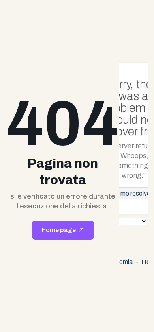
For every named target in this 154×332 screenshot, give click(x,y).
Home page (58, 230)
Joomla (122, 261)
